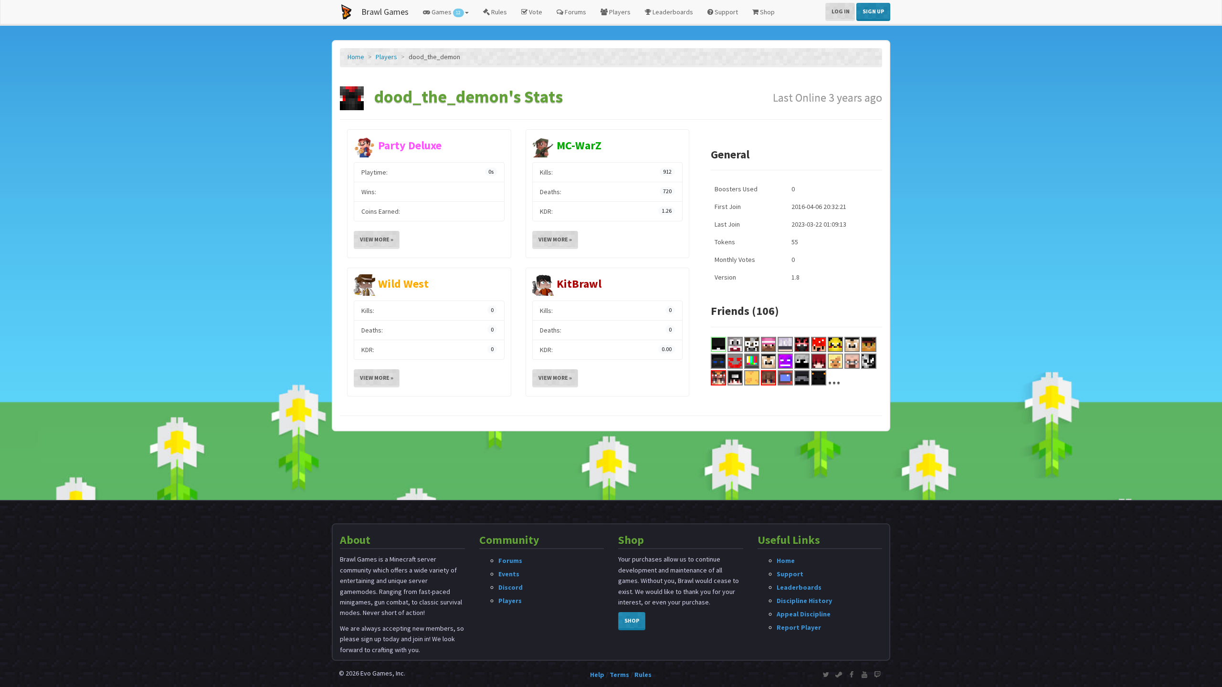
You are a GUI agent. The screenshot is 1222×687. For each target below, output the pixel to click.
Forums (574, 12)
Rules (498, 12)
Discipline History (804, 600)
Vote (534, 12)
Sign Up (873, 11)
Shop (766, 12)
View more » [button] (376, 239)
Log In (841, 11)
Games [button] (445, 12)
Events (508, 574)
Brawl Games (385, 11)
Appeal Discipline (804, 614)
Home (356, 56)
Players (619, 12)
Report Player (799, 627)
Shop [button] (631, 620)
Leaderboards (672, 12)
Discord (510, 587)
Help (597, 674)
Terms (619, 674)
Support (725, 12)
